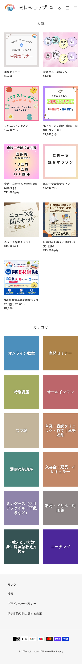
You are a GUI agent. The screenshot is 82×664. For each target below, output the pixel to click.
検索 (10, 593)
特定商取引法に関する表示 (25, 613)
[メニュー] (76, 7)
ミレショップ (35, 651)
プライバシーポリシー (22, 603)
